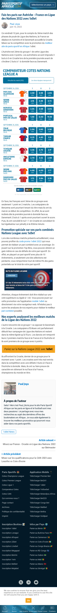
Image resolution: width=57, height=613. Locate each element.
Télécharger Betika (38, 511)
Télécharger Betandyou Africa (42, 494)
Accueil (5, 611)
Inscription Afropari (10, 537)
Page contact (7, 503)
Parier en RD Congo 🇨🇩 (39, 550)
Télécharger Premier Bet (40, 476)
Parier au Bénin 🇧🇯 (38, 528)
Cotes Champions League (13, 476)
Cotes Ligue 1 (8, 485)
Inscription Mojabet (10, 568)
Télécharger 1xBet (37, 485)
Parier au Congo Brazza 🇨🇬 (41, 546)
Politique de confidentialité (13, 511)
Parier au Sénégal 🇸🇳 (39, 568)
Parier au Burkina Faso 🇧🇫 (41, 533)
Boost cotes (42, 611)
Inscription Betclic (9, 555)
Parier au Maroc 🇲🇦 (38, 564)
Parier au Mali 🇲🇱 (37, 559)
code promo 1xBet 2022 (30, 241)
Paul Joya (23, 384)
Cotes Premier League (11, 480)
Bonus (14, 611)
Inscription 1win (9, 559)
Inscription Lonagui (10, 533)
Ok (28, 600)
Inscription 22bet (9, 542)
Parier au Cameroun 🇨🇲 (40, 537)
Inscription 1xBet (9, 528)
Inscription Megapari (11, 550)
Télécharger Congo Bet (39, 503)
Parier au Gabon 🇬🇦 (38, 555)
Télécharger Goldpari (39, 516)
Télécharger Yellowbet (39, 489)
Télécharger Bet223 (38, 498)
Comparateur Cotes (10, 489)
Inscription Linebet (10, 546)
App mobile (23, 611)
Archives (5, 507)
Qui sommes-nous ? (10, 498)
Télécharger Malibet (38, 507)
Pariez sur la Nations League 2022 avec (28, 349)
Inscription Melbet (9, 564)
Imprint (5, 516)
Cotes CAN (6, 494)
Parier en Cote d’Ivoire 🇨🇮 (40, 542)
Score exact (33, 611)
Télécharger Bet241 (38, 480)
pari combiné (8, 311)
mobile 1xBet (38, 301)
